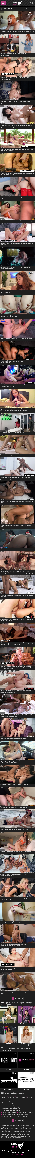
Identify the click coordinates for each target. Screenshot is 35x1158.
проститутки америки (21, 1116)
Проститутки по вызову (9, 1112)
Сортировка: (29, 9)
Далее (19, 998)
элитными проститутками (10, 1101)
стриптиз (11, 1097)
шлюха (4, 1097)
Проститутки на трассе (26, 1112)
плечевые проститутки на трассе (12, 1105)
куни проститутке (7, 1116)
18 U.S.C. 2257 (15, 1154)
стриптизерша (20, 1097)
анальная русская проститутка (11, 1107)
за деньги (30, 1097)
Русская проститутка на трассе (11, 1110)
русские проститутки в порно (11, 1108)
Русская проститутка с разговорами (13, 1103)
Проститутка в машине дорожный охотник (15, 1114)
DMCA (22, 1154)
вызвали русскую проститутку (11, 1099)
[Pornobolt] (17, 3)
